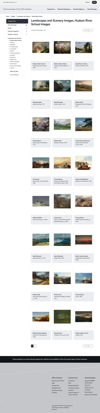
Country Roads (14, 46)
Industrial (12, 55)
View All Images (92, 9)
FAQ (69, 383)
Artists (9, 28)
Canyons (12, 42)
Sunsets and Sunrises (15, 66)
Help (53, 383)
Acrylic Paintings (14, 74)
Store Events (88, 392)
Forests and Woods (15, 53)
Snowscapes (13, 63)
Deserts (12, 51)
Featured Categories (13, 31)
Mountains (13, 57)
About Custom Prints (58, 381)
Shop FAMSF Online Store (9, 2)
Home (7, 16)
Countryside (13, 49)
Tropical (12, 68)
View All (16, 34)
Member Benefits (73, 385)
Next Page (87, 30)
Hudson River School (16, 40)
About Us (87, 385)
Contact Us (71, 381)
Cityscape (12, 44)
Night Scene (13, 59)
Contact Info (55, 385)
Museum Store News (91, 395)
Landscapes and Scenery (14, 38)
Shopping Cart (56, 388)
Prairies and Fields (14, 61)
